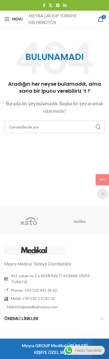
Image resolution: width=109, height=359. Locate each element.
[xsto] (29, 221)
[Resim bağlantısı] (35, 250)
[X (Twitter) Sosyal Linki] (50, 5)
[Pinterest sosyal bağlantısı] (57, 5)
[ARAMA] (98, 126)
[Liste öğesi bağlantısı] (54, 290)
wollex (80, 221)
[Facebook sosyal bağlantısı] (44, 5)
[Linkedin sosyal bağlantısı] (64, 5)
